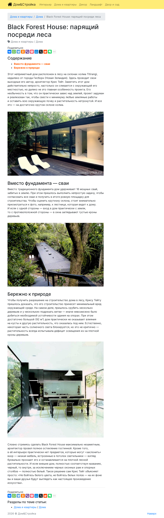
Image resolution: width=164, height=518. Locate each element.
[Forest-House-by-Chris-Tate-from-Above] (56, 255)
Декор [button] (83, 4)
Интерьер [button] (45, 4)
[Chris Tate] (56, 390)
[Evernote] (50, 52)
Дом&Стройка (24, 4)
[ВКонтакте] (9, 52)
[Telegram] (18, 52)
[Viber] (27, 52)
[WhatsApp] (14, 52)
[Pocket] (32, 52)
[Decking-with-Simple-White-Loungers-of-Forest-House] (56, 144)
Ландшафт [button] (96, 4)
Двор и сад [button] (112, 4)
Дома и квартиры (21, 16)
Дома (39, 16)
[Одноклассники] (23, 52)
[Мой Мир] (36, 52)
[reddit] (45, 52)
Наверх (151, 513)
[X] (41, 52)
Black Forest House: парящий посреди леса (73, 16)
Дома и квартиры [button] (65, 4)
